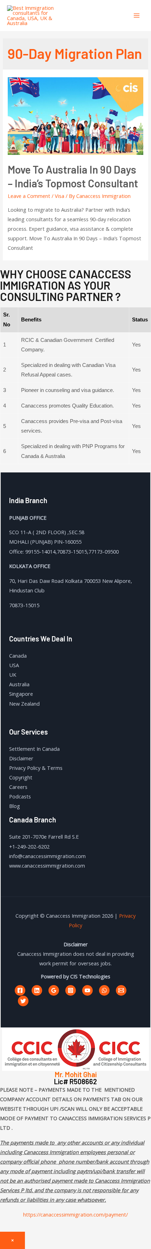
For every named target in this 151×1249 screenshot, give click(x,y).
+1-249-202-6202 (29, 846)
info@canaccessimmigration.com (47, 855)
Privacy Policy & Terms (36, 767)
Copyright (20, 777)
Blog (14, 805)
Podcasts (20, 796)
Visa (59, 195)
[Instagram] (70, 990)
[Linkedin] (37, 990)
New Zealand (24, 703)
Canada (18, 655)
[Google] (53, 990)
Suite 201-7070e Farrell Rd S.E (44, 836)
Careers (18, 786)
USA (14, 665)
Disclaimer (21, 758)
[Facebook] (20, 990)
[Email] (121, 990)
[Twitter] (23, 1001)
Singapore (21, 693)
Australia (19, 684)
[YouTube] (87, 990)
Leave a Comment (29, 195)
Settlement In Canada (34, 748)
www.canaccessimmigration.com (47, 865)
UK (12, 674)
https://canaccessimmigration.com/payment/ (75, 1214)
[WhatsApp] (104, 990)
